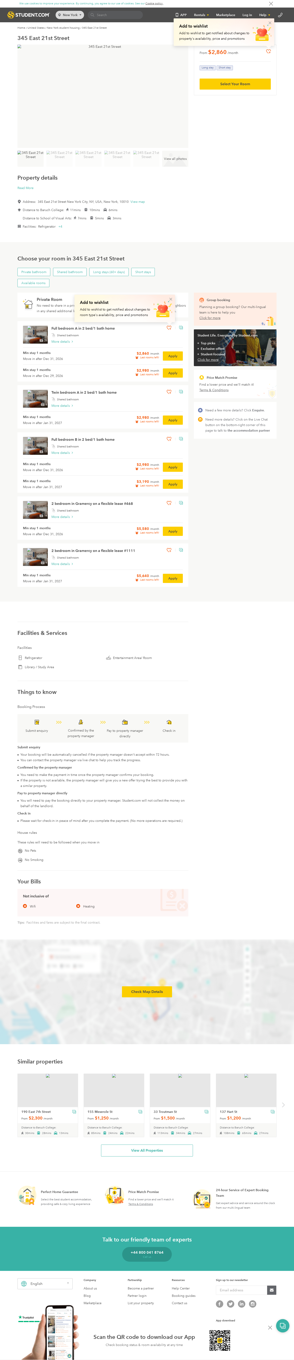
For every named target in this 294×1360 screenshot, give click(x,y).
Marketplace (225, 15)
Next (283, 1105)
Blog (87, 1296)
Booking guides (183, 1296)
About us (90, 1288)
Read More (25, 188)
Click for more (209, 318)
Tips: (21, 922)
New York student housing (63, 28)
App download (225, 1320)
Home (21, 28)
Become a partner (141, 1288)
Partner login (137, 1296)
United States (36, 28)
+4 (60, 226)
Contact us (179, 1303)
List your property (141, 1303)
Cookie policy (154, 3)
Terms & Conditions (140, 1204)
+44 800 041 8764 (147, 1252)
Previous (11, 1105)
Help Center (181, 1288)
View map (137, 202)
